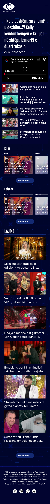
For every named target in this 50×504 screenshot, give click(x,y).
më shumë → (25, 180)
